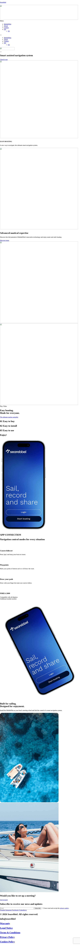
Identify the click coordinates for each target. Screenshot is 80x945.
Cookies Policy (7, 941)
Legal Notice (6, 928)
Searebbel (3, 2)
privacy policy (64, 908)
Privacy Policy (7, 937)
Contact (6, 27)
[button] (40, 21)
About (6, 26)
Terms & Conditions (10, 932)
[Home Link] (7, 49)
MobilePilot (7, 24)
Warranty (5, 923)
